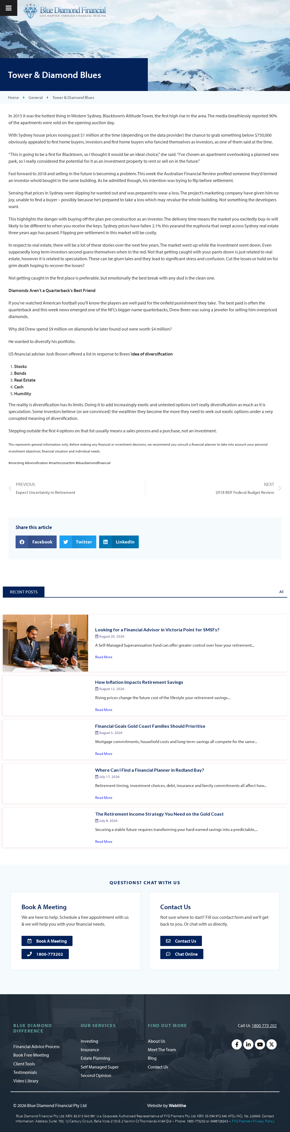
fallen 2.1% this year (159, 225)
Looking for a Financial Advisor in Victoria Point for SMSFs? (157, 629)
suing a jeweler (214, 309)
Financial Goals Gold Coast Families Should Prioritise (150, 726)
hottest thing (54, 116)
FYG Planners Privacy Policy (253, 1121)
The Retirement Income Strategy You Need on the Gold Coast (159, 813)
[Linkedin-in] (248, 1044)
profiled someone (233, 173)
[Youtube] (260, 1044)
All (281, 592)
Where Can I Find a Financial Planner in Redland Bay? (149, 770)
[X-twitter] (271, 1044)
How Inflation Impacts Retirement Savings (139, 682)
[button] (36, 542)
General (36, 97)
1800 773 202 (264, 1025)
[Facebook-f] (237, 1044)
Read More (103, 657)
